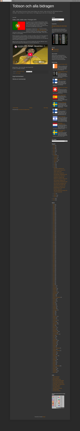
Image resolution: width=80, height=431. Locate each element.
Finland (54, 304)
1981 (54, 236)
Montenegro (55, 330)
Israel (54, 313)
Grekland (54, 308)
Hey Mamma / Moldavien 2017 (59, 168)
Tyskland (54, 362)
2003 (54, 264)
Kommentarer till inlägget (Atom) (23, 109)
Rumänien (54, 341)
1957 (54, 205)
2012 (54, 275)
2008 (54, 270)
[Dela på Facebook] (30, 71)
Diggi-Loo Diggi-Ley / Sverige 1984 (61, 131)
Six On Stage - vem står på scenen (58, 384)
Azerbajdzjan (55, 292)
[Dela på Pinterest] (31, 71)
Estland (54, 303)
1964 (54, 214)
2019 (54, 284)
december (56, 155)
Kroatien (54, 317)
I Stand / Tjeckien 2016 (58, 171)
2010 (54, 273)
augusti (55, 161)
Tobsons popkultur (56, 378)
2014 (54, 278)
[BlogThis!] (28, 71)
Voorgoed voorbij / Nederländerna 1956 (60, 181)
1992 (54, 250)
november (56, 157)
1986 (54, 242)
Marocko (54, 326)
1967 (54, 218)
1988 (54, 245)
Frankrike (54, 306)
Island (54, 312)
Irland (54, 311)
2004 (54, 265)
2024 (54, 145)
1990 (54, 247)
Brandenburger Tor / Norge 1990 (59, 187)
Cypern (54, 299)
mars (55, 193)
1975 (54, 228)
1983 (54, 238)
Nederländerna (55, 331)
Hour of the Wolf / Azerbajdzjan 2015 (60, 183)
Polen (54, 337)
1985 (54, 241)
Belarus (54, 294)
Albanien (54, 285)
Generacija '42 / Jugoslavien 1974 (59, 186)
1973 (54, 226)
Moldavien (54, 327)
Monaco (54, 329)
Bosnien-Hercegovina (56, 297)
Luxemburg (55, 322)
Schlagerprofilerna (56, 389)
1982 (54, 237)
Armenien (54, 289)
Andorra (54, 287)
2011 (54, 274)
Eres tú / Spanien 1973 (62, 95)
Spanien (54, 354)
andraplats (54, 288)
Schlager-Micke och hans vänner (58, 383)
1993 (54, 251)
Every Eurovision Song (57, 379)
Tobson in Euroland (56, 376)
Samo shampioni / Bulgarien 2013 (59, 180)
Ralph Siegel (55, 340)
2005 (54, 266)
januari (55, 196)
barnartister (55, 293)
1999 (54, 259)
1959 (54, 208)
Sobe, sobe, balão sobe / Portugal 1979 (60, 190)
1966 (54, 217)
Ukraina (54, 363)
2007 (54, 269)
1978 (54, 232)
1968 (54, 219)
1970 (54, 222)
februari (55, 195)
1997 (54, 256)
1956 (54, 204)
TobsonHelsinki (56, 49)
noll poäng (54, 332)
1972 (54, 224)
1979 (54, 233)
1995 (54, 254)
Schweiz (54, 345)
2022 (54, 148)
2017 (54, 198)
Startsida (30, 107)
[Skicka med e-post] (26, 71)
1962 (54, 212)
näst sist (54, 336)
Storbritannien (55, 355)
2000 (54, 260)
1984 (54, 240)
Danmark (54, 301)
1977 (54, 231)
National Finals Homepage (57, 388)
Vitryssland (55, 368)
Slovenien (54, 353)
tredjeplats (54, 359)
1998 (54, 257)
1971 (54, 223)
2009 (54, 271)
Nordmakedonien (56, 334)
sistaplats (54, 349)
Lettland (54, 318)
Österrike (54, 372)
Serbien (54, 346)
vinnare (54, 367)
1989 (54, 246)
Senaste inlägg (15, 107)
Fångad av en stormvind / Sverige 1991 (60, 178)
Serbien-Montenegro (56, 348)
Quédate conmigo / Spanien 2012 (59, 170)
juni (54, 164)
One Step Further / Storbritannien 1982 (60, 174)
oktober (55, 158)
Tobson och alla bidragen (33, 6)
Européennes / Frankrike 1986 (59, 177)
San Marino (55, 344)
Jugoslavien (55, 316)
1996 (54, 255)
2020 (54, 151)
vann (38, 28)
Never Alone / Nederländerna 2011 (61, 123)
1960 (54, 209)
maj (54, 165)
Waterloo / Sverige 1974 (62, 102)
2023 (54, 147)
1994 (54, 252)
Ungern (54, 364)
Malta (54, 325)
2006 (54, 268)
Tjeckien (54, 358)
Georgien (54, 307)
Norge (54, 335)
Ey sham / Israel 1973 (61, 116)
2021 (54, 150)
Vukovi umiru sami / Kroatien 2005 (59, 184)
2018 (54, 154)
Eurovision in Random (56, 390)
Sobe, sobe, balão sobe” (41, 30)
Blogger (44, 416)
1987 (54, 243)
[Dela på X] (29, 71)
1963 (54, 213)
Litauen (54, 321)
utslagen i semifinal (56, 365)
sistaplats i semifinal (56, 350)
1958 (54, 207)
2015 (54, 279)
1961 (54, 210)
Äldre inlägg (46, 107)
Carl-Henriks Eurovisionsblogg (58, 381)
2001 (54, 261)
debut (54, 302)
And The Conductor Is (56, 385)
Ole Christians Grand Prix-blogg (58, 380)
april (55, 167)
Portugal (54, 339)
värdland (54, 369)
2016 (54, 280)
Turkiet (54, 360)
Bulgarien (54, 298)
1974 (54, 227)
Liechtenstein (55, 320)
